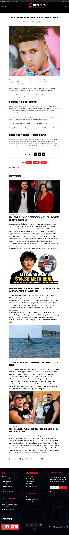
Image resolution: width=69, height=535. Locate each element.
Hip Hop (29, 162)
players (15, 108)
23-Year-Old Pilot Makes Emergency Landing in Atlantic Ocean (33, 363)
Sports (44, 162)
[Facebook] (59, 1)
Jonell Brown (30, 22)
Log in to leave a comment (17, 170)
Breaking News (34, 15)
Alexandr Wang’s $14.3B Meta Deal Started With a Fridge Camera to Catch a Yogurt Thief (34, 290)
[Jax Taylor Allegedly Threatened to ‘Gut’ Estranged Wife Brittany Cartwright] (34, 196)
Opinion (36, 162)
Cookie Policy (51, 526)
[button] (66, 6)
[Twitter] (63, 1)
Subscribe (63, 487)
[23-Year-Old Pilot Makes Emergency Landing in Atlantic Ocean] (34, 341)
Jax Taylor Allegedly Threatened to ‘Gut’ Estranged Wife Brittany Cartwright (34, 218)
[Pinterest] (43, 154)
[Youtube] (68, 1)
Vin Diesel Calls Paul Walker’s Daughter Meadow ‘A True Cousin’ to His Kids (34, 430)
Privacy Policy (59, 526)
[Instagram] (61, 1)
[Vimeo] (66, 1)
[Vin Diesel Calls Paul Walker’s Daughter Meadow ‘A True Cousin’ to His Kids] (34, 407)
